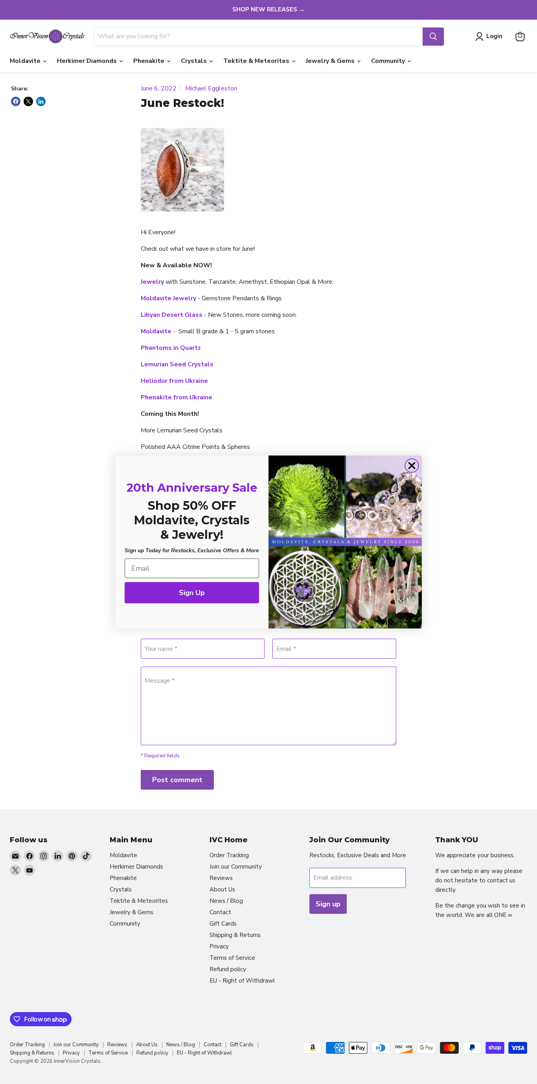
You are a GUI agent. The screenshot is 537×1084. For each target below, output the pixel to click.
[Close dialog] (412, 465)
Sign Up (192, 592)
